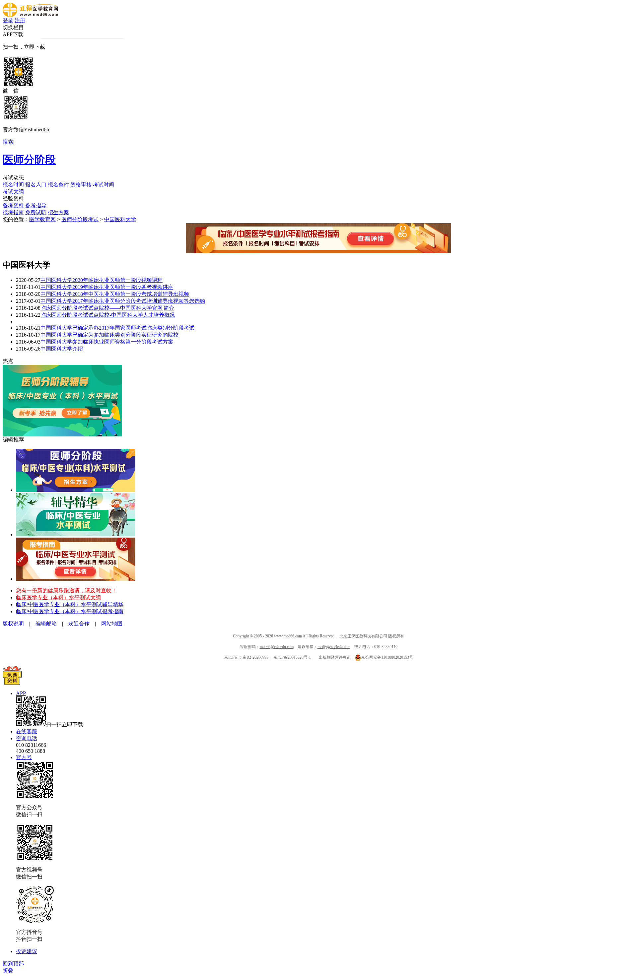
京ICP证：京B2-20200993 (246, 657)
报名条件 (58, 184)
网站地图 (111, 623)
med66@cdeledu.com (277, 646)
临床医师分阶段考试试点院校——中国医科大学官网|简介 (107, 308)
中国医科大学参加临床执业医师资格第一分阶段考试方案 (106, 342)
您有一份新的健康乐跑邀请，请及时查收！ (66, 590)
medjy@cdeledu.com (334, 646)
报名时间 (13, 184)
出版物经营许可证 (335, 657)
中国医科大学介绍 (61, 349)
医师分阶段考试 (80, 219)
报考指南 (13, 212)
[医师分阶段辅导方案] (75, 490)
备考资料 (13, 205)
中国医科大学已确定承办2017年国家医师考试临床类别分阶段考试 (117, 328)
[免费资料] (12, 683)
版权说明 (13, 623)
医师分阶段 (29, 159)
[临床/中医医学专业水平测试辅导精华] (75, 534)
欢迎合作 (79, 623)
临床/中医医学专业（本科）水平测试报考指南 (69, 611)
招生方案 (58, 212)
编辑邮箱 (46, 623)
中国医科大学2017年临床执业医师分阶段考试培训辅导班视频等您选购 (122, 301)
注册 (20, 20)
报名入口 (35, 184)
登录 (8, 20)
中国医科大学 (120, 219)
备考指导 (35, 205)
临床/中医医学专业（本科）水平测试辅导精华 (69, 604)
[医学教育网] (30, 15)
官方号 (24, 757)
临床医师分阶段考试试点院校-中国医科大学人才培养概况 (107, 315)
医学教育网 (42, 219)
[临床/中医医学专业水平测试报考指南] (75, 579)
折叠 (8, 970)
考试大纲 (13, 191)
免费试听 (35, 212)
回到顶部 (13, 963)
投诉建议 (26, 951)
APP (21, 693)
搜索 (8, 142)
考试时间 (103, 184)
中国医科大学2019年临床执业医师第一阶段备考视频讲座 (106, 287)
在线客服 (26, 731)
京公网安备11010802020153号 (387, 657)
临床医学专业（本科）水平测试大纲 (58, 597)
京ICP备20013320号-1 (292, 657)
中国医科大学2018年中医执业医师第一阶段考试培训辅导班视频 (114, 294)
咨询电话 (26, 738)
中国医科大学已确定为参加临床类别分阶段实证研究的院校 (109, 335)
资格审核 (81, 184)
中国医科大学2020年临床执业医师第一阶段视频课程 (101, 280)
